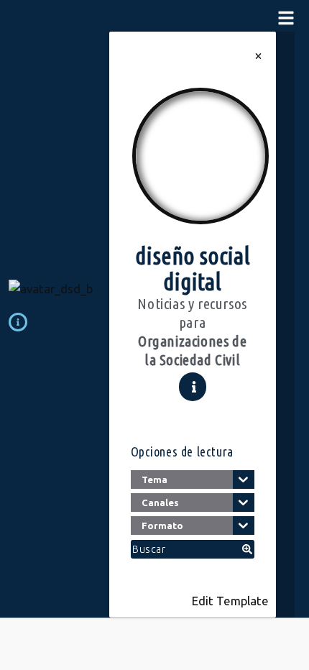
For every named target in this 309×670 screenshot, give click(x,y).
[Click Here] (286, 19)
